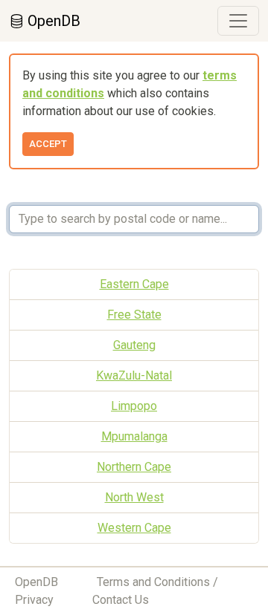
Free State (134, 315)
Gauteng (134, 345)
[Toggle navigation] (238, 21)
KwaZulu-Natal (134, 375)
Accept (48, 143)
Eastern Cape (134, 284)
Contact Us (120, 600)
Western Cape (134, 528)
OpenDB (52, 21)
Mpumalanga (134, 436)
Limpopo (134, 406)
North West (134, 497)
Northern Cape (134, 467)
